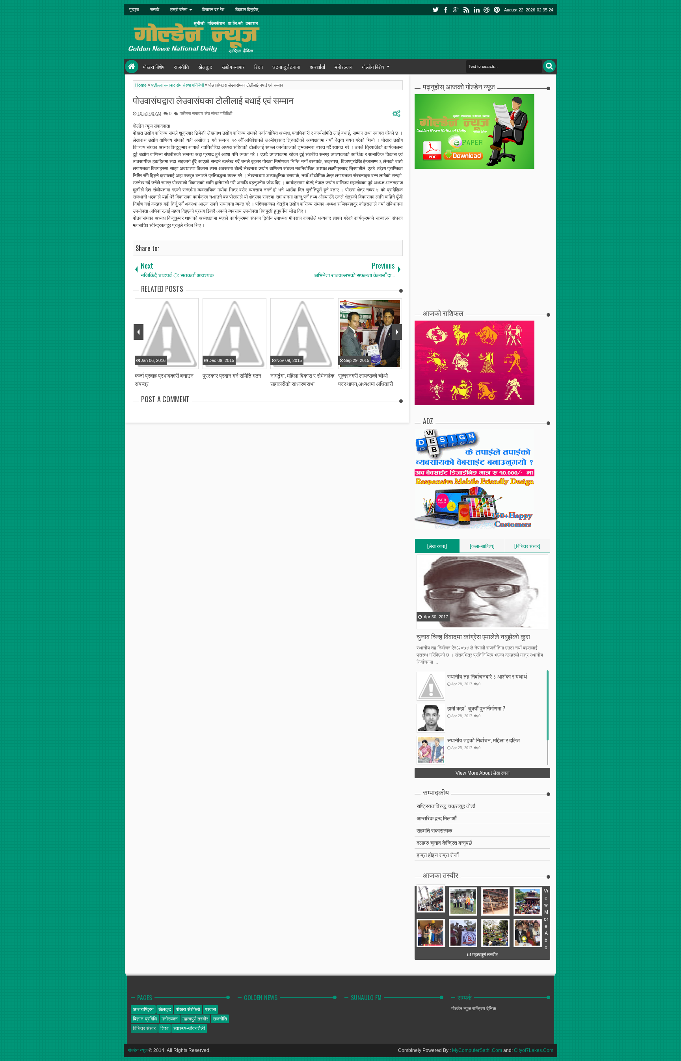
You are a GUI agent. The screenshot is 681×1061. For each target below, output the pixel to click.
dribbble (487, 9)
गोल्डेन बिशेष (373, 66)
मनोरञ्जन (343, 66)
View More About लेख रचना (483, 773)
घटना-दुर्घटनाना (286, 66)
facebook (446, 9)
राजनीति (181, 66)
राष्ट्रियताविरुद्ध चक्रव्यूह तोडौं (446, 805)
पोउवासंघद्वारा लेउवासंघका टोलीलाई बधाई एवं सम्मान (213, 100)
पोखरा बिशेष (153, 66)
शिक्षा (258, 66)
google (456, 9)
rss (466, 9)
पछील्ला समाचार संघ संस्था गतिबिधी (206, 113)
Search (549, 66)
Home (131, 66)
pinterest (497, 9)
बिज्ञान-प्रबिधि (145, 1019)
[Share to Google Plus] (443, 622)
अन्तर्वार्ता (317, 66)
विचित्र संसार (144, 1028)
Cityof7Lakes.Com (533, 1050)
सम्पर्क (154, 9)
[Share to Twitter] (433, 622)
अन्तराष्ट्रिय (143, 1009)
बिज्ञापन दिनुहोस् (246, 9)
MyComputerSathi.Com (477, 1050)
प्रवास (210, 1009)
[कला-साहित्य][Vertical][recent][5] (482, 547)
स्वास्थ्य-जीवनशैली (189, 1028)
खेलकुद (205, 66)
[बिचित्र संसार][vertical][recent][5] (527, 547)
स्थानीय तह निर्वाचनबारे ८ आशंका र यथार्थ (487, 676)
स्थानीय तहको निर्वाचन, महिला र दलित (483, 740)
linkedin (476, 9)
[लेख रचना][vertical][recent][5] (437, 547)
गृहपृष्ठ (134, 9)
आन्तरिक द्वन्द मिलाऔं (436, 818)
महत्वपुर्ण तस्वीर (195, 1019)
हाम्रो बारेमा (178, 9)
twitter (435, 9)
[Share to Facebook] (423, 622)
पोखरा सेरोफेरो (188, 1009)
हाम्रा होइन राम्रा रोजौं (438, 854)
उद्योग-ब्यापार (233, 66)
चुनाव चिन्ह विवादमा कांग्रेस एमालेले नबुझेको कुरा (473, 636)
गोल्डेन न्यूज (137, 1050)
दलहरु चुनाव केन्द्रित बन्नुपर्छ (444, 842)
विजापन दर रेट (213, 9)
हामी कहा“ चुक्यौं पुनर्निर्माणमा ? (476, 708)
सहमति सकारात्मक (434, 830)
